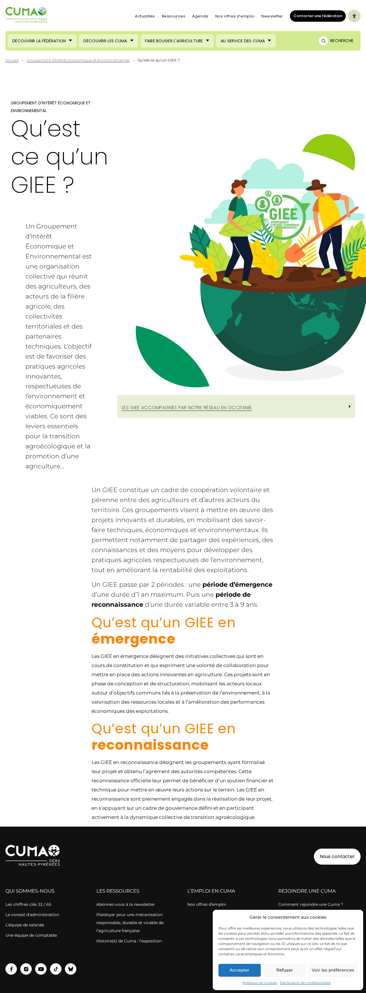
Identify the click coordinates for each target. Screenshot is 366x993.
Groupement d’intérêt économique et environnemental (78, 60)
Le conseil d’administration (32, 914)
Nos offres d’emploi (235, 16)
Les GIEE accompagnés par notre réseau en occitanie (187, 407)
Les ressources (117, 891)
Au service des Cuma (243, 41)
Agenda (200, 16)
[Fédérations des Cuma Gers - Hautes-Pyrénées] (26, 16)
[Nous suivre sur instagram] (26, 969)
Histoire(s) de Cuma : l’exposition (129, 941)
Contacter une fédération (316, 16)
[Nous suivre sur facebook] (11, 969)
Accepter (239, 970)
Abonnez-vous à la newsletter (125, 904)
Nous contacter (337, 856)
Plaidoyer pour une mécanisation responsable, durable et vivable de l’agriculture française (130, 922)
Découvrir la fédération (39, 41)
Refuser (284, 970)
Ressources (174, 16)
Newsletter (272, 16)
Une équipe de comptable (31, 935)
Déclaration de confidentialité (305, 983)
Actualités (145, 16)
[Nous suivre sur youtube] (41, 969)
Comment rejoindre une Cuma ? (310, 904)
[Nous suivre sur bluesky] (70, 969)
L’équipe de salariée (24, 925)
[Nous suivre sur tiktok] (55, 969)
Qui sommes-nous (29, 891)
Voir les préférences (333, 970)
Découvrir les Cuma (105, 41)
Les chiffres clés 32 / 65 (28, 904)
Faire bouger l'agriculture (174, 41)
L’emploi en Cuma (211, 891)
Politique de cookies (259, 983)
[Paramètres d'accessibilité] (354, 16)
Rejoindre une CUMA (307, 891)
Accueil (12, 60)
